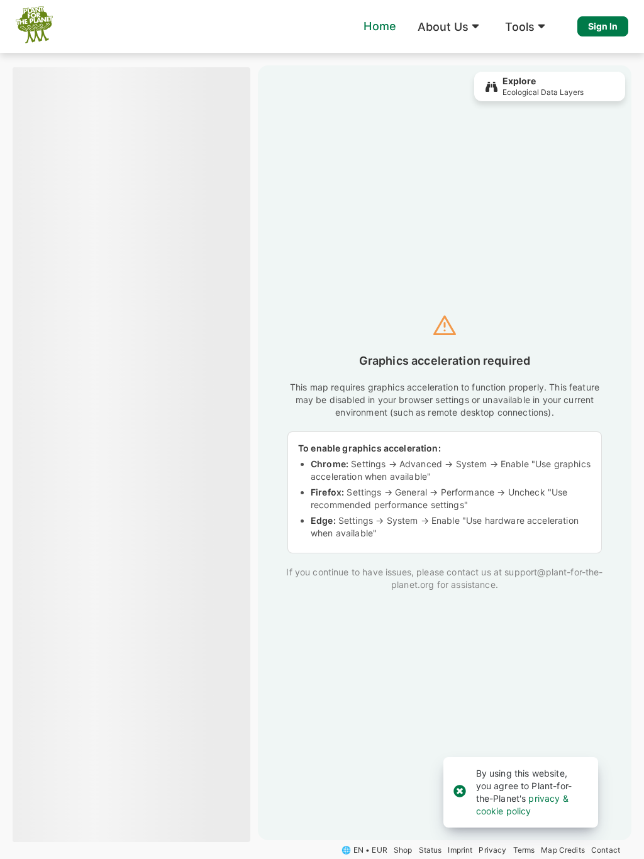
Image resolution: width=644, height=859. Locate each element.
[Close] (459, 792)
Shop (403, 850)
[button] (451, 26)
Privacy (492, 850)
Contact (605, 850)
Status (430, 850)
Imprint (460, 850)
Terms (524, 850)
